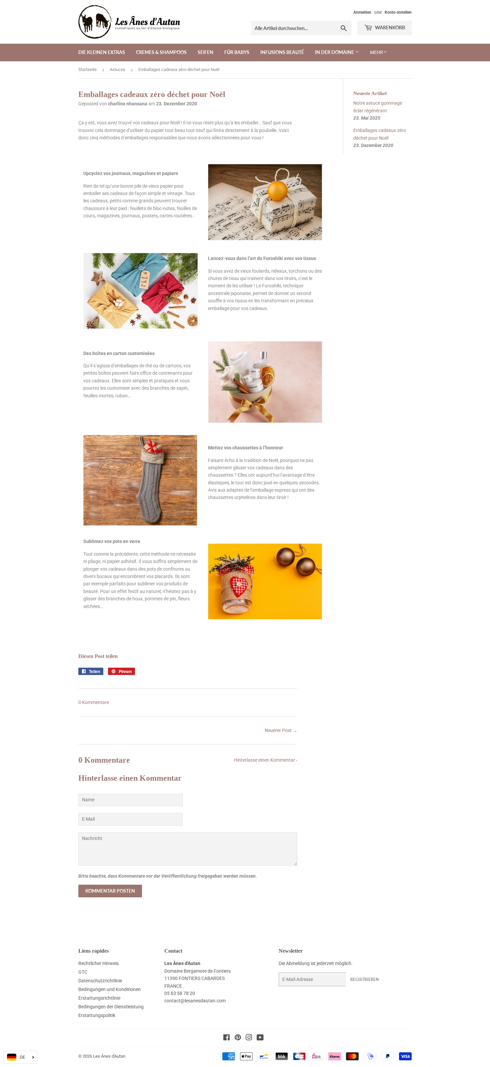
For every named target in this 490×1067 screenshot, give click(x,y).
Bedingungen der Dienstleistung (111, 1006)
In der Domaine (335, 52)
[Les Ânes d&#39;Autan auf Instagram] (249, 1038)
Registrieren (364, 979)
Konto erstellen (398, 12)
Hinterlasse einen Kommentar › (265, 760)
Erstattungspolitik (96, 1015)
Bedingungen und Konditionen (109, 989)
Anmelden (362, 12)
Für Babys (236, 52)
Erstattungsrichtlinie (99, 998)
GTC (82, 972)
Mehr (376, 52)
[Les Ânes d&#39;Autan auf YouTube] (260, 1038)
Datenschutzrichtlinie (100, 980)
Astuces (117, 69)
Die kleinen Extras (101, 52)
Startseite (87, 69)
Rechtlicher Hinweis (98, 963)
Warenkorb (389, 27)
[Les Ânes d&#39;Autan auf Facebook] (226, 1038)
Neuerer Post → (281, 730)
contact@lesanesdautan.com (195, 1000)
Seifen (205, 52)
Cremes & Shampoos (161, 52)
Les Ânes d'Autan (109, 1056)
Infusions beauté (282, 52)
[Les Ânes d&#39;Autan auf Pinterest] (237, 1038)
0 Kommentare (93, 702)
